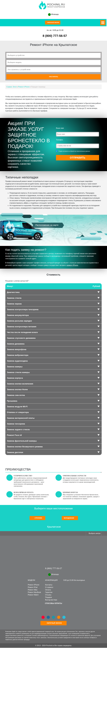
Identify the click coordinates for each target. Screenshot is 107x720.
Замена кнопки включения (20, 384)
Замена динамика (15, 344)
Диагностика (13, 292)
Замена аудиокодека (17, 361)
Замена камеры (14, 367)
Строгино (38, 518)
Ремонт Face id (14, 435)
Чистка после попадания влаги (22, 332)
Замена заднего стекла (18, 430)
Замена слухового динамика (21, 338)
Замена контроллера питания (21, 327)
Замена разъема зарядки (19, 321)
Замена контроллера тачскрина (22, 309)
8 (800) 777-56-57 (54, 36)
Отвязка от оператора (18, 412)
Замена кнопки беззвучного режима (25, 447)
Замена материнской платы (20, 418)
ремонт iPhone (72, 265)
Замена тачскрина (16, 424)
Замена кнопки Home (17, 389)
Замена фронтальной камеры (22, 441)
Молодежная (69, 518)
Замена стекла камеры (18, 372)
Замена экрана (14, 304)
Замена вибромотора (17, 355)
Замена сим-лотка (16, 395)
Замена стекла (14, 298)
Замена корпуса (15, 378)
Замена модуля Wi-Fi (17, 407)
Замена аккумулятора (18, 315)
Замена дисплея (15, 452)
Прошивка (12, 401)
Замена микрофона (16, 349)
